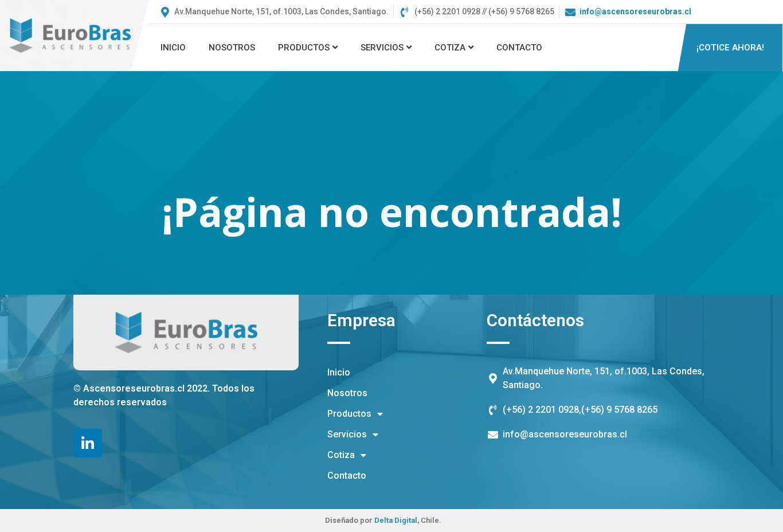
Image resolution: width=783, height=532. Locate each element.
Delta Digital (395, 520)
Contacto (519, 47)
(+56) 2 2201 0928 (541, 409)
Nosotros (232, 47)
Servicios (382, 47)
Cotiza (449, 47)
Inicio (173, 47)
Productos (304, 47)
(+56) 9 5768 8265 (619, 409)
